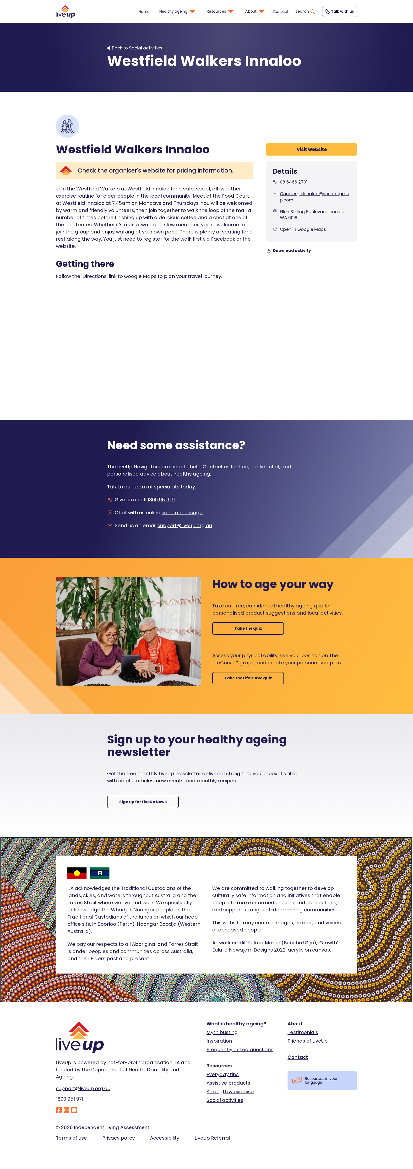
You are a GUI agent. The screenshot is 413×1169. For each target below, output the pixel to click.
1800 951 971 (161, 499)
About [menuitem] (251, 11)
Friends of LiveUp (308, 1041)
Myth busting (222, 1032)
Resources (219, 1065)
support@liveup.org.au (185, 525)
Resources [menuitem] (216, 11)
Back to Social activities (137, 48)
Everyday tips (222, 1074)
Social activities (224, 1100)
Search (302, 11)
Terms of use (71, 1138)
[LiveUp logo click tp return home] (65, 11)
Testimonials (303, 1032)
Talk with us (342, 11)
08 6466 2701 (293, 182)
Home (144, 11)
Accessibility (164, 1138)
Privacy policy (118, 1138)
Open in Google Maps (303, 229)
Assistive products (228, 1083)
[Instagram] (66, 1110)
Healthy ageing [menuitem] (173, 11)
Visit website (312, 149)
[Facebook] (59, 1110)
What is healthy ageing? (236, 1023)
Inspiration (219, 1041)
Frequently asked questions (239, 1049)
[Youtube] (74, 1110)
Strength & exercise (230, 1091)
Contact (281, 11)
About (295, 1023)
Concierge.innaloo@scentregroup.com (314, 197)
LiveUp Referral (212, 1138)
